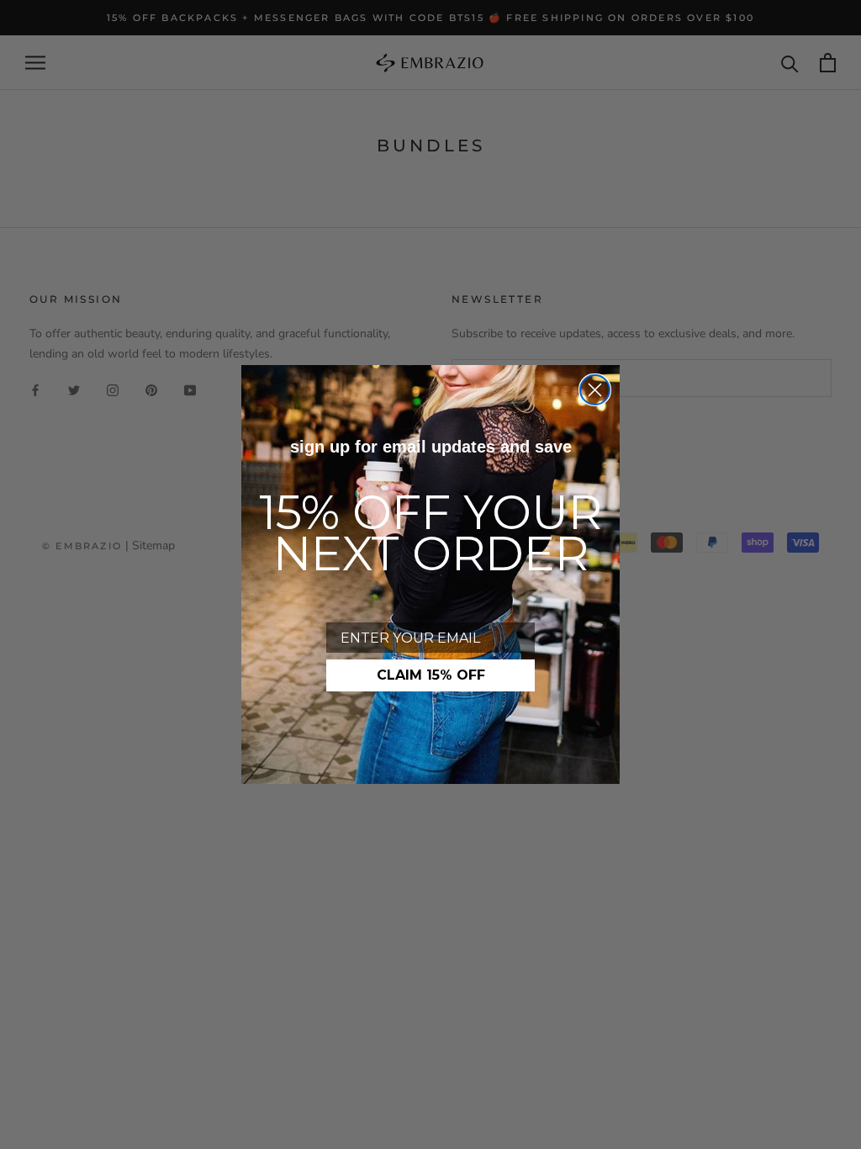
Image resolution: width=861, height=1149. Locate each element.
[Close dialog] (595, 390)
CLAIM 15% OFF (431, 675)
